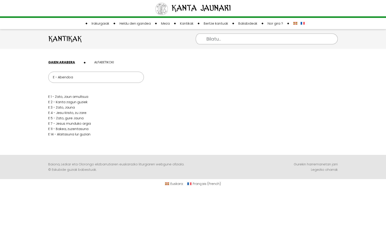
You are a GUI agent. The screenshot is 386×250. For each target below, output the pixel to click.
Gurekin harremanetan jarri (316, 164)
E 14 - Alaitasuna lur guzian (69, 134)
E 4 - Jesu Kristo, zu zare (67, 113)
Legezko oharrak (324, 169)
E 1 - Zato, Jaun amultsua (68, 96)
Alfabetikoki (104, 62)
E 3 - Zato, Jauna (61, 107)
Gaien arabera (61, 62)
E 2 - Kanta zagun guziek (68, 102)
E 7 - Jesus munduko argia (69, 123)
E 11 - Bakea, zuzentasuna (68, 129)
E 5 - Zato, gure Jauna (66, 118)
